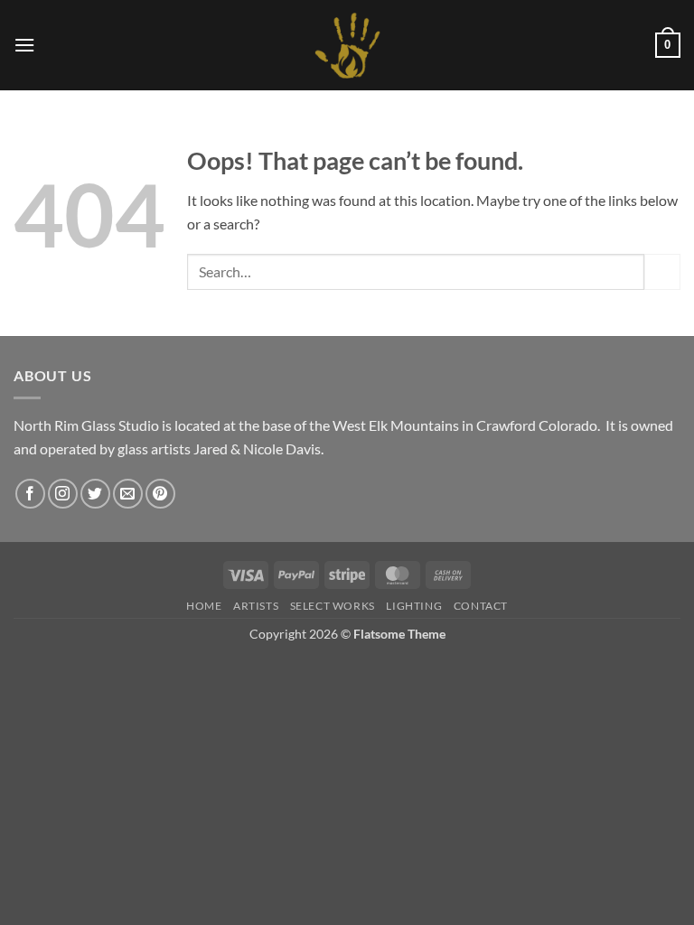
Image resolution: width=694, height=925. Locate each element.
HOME (203, 605)
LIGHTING (414, 605)
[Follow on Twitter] (95, 494)
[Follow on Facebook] (30, 494)
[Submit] (662, 271)
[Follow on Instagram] (63, 494)
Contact (481, 605)
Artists (255, 605)
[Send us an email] (128, 494)
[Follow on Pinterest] (160, 494)
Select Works (332, 605)
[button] (24, 45)
